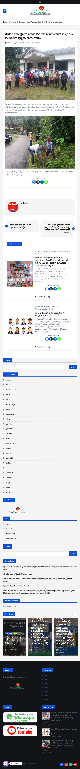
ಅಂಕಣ (8, 395)
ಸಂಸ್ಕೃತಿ (8, 482)
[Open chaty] (6, 763)
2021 (46, 696)
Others (53, 306)
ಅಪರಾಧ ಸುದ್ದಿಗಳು (11, 404)
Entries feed (10, 529)
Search (7, 360)
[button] (72, 614)
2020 (46, 700)
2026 (46, 676)
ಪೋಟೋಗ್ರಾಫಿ (10, 443)
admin (9, 42)
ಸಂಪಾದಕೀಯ (9, 473)
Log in (8, 524)
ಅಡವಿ (7, 399)
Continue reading (43, 296)
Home (5, 22)
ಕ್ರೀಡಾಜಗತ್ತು (9, 429)
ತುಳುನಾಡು (9, 434)
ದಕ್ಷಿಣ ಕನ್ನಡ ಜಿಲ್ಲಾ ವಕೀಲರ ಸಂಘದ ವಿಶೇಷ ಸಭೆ (16, 586)
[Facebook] (34, 182)
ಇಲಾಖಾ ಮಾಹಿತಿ (10, 414)
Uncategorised (11, 390)
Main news (46, 251)
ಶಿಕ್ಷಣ (7, 468)
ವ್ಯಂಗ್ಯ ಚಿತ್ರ (8, 463)
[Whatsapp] (46, 182)
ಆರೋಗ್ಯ (8, 409)
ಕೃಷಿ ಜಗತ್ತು (8, 424)
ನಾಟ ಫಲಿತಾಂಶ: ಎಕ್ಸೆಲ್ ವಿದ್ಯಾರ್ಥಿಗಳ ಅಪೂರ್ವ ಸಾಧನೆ (17, 574)
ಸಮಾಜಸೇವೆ (9, 478)
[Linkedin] (42, 182)
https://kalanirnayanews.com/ (15, 677)
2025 (46, 679)
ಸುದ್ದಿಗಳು (15, 42)
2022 (46, 692)
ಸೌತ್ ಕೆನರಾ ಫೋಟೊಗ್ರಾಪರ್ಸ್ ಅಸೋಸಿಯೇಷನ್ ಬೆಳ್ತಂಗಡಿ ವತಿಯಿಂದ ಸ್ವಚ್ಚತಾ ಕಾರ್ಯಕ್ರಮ (35, 22)
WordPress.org (11, 539)
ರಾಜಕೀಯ (8, 453)
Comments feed (11, 534)
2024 (46, 684)
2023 (46, 688)
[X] (38, 182)
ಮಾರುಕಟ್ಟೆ (8, 448)
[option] (14, 637)
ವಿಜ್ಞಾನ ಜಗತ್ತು (9, 458)
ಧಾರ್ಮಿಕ (8, 439)
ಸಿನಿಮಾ (8, 487)
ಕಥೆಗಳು (8, 419)
